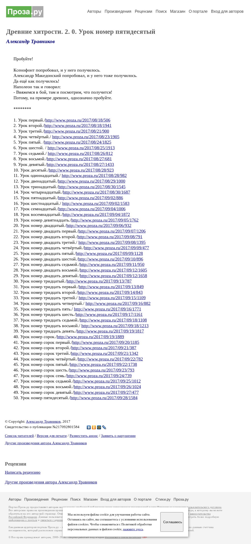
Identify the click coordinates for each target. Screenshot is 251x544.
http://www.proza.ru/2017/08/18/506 (77, 120)
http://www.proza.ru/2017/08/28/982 (94, 175)
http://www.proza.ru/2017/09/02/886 (90, 197)
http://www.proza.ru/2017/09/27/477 (106, 392)
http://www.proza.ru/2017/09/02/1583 (95, 203)
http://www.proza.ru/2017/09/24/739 (99, 375)
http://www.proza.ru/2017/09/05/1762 (104, 220)
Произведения (118, 11)
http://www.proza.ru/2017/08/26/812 (80, 153)
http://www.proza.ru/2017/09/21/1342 (104, 353)
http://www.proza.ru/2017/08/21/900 (76, 131)
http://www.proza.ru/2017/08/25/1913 (81, 147)
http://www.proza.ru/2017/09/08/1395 (112, 242)
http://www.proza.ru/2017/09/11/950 (112, 264)
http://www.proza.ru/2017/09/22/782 (110, 359)
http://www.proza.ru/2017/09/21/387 (103, 347)
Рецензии (143, 11)
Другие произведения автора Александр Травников (46, 443)
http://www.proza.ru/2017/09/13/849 (111, 286)
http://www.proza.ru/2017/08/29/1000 (91, 181)
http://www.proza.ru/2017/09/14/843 (110, 292)
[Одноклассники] (94, 427)
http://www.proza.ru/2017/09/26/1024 (107, 386)
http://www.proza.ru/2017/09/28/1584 (104, 397)
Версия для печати (52, 436)
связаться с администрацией (57, 520)
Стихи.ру (163, 499)
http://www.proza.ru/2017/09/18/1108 (113, 320)
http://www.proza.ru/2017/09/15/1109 (112, 297)
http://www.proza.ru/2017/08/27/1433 (80, 164)
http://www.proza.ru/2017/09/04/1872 (96, 214)
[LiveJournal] (104, 427)
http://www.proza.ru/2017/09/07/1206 (112, 231)
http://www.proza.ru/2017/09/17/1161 (109, 314)
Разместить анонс (84, 436)
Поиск (161, 11)
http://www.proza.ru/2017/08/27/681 (79, 158)
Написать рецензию (22, 472)
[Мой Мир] (99, 427)
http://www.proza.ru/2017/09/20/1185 (105, 342)
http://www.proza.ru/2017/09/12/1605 (113, 270)
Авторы (94, 11)
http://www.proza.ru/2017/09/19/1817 (110, 331)
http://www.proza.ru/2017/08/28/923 (81, 170)
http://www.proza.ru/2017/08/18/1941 (78, 125)
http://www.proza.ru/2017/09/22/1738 (103, 364)
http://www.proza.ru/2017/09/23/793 (101, 370)
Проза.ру (181, 499)
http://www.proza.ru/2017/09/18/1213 (115, 325)
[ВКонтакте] (88, 427)
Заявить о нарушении (118, 436)
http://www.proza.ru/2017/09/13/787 (99, 281)
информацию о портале (23, 520)
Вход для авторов (227, 11)
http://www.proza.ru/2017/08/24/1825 (77, 142)
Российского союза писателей (123, 537)
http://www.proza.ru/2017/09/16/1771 (107, 309)
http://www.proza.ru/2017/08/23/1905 (85, 136)
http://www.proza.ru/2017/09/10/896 (110, 259)
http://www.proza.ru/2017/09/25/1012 (107, 381)
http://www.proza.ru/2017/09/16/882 (118, 303)
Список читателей (19, 436)
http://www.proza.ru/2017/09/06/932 (98, 225)
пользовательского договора (204, 507)
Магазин (177, 11)
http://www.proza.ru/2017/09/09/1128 (109, 253)
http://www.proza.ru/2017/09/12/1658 (113, 275)
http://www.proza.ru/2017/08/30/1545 (92, 186)
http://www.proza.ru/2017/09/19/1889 (90, 336)
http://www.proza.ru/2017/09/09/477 (116, 247)
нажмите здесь (133, 529)
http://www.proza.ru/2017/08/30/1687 (96, 192)
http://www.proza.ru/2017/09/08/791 (109, 236)
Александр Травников (30, 41)
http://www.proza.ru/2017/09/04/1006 (92, 208)
